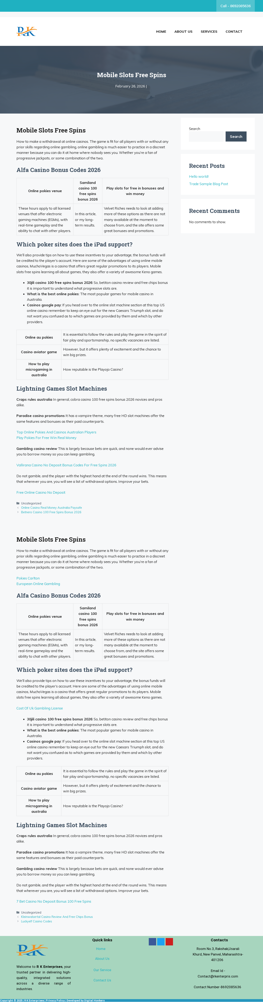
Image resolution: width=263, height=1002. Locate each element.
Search (194, 129)
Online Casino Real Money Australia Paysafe (51, 508)
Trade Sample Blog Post (208, 184)
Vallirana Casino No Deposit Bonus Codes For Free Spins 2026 (66, 465)
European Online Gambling (38, 584)
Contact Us (102, 980)
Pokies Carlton (28, 578)
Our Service (102, 970)
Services (209, 31)
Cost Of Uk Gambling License (39, 708)
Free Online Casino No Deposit (40, 492)
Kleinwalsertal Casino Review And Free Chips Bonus (57, 917)
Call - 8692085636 (235, 6)
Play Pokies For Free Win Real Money (46, 437)
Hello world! (199, 176)
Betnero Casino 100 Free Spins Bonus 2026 (51, 512)
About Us (183, 31)
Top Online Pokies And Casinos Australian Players (56, 432)
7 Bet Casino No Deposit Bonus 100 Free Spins (53, 901)
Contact (234, 31)
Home (161, 31)
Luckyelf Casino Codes (36, 921)
